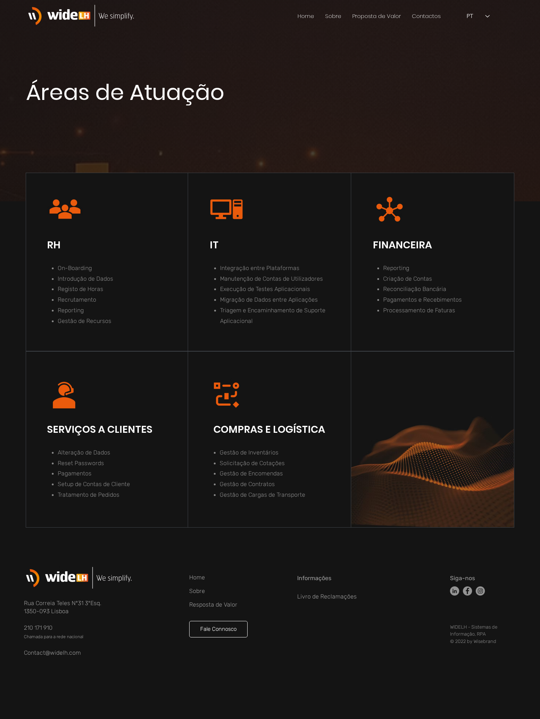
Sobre (197, 590)
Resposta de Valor (213, 604)
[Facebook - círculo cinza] (467, 591)
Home (197, 577)
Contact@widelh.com (52, 652)
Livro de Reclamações (327, 596)
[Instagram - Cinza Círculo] (480, 591)
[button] (376, 16)
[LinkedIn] (454, 591)
